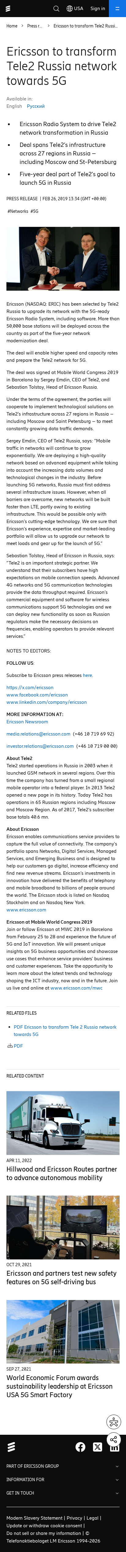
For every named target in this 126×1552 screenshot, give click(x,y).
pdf (18, 1046)
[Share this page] (113, 1439)
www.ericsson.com (26, 910)
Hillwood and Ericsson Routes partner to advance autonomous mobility (61, 1173)
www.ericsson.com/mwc (76, 988)
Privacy (74, 1518)
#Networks (18, 211)
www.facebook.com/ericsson (37, 695)
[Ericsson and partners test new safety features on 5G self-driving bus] (63, 1227)
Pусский (36, 106)
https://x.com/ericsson (30, 687)
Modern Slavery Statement (34, 1518)
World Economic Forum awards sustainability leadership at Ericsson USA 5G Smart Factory (59, 1386)
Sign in (98, 8)
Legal (92, 1518)
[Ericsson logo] (8, 8)
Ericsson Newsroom (27, 722)
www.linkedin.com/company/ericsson (46, 702)
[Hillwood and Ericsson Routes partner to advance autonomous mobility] (63, 1123)
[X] (97, 1447)
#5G (34, 211)
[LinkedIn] (115, 1447)
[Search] (56, 8)
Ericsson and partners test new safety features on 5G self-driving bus (61, 1277)
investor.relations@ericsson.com (40, 746)
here (87, 675)
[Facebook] (80, 1447)
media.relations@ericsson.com (38, 734)
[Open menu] (117, 8)
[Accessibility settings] (113, 1422)
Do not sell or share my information (43, 1533)
